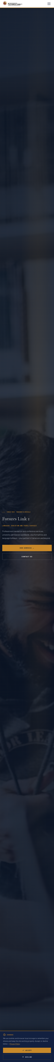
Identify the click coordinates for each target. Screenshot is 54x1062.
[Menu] (49, 4)
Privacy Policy (15, 1044)
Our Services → (27, 548)
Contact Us (27, 557)
